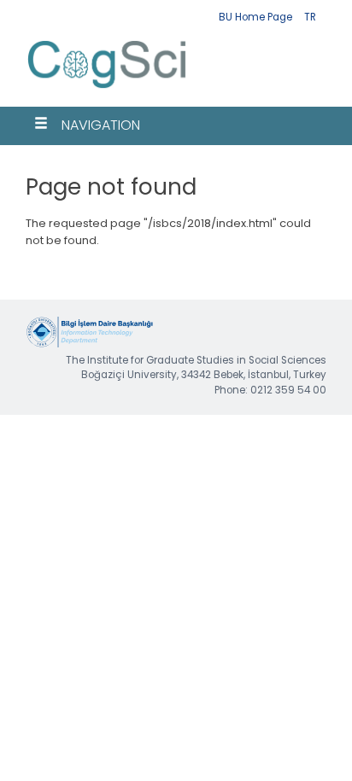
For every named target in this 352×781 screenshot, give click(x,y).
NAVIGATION (101, 125)
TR (310, 17)
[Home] (107, 90)
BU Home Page (255, 17)
